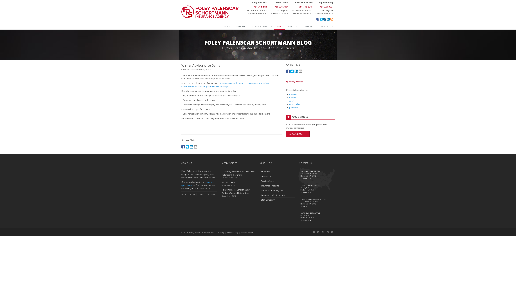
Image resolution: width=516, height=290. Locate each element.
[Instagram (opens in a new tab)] (324, 19)
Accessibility (232, 232)
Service (262, 26)
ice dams (293, 94)
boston (292, 97)
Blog (279, 26)
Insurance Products (270, 185)
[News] (331, 19)
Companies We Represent (273, 195)
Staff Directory (268, 199)
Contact (327, 26)
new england (295, 104)
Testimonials (308, 26)
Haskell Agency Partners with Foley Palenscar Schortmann (238, 174)
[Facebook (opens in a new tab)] (317, 19)
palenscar (293, 107)
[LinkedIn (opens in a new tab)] (328, 19)
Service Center (268, 181)
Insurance (241, 26)
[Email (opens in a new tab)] (195, 146)
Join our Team (229, 183)
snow (291, 100)
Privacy (221, 232)
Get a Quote (296, 133)
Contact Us (266, 176)
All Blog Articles (296, 81)
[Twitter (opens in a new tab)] (321, 19)
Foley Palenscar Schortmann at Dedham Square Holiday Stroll (236, 192)
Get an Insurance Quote (272, 190)
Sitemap (211, 194)
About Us (265, 171)
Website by (248, 232)
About (292, 26)
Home (227, 26)
